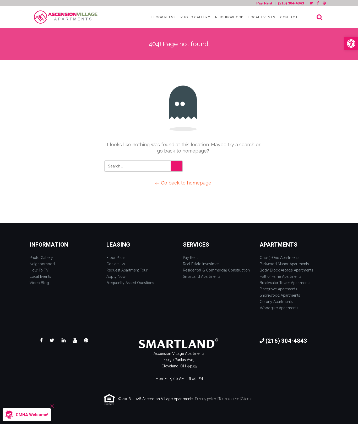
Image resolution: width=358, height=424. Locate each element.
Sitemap (247, 399)
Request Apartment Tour (127, 270)
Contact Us (115, 264)
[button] (351, 43)
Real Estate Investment (202, 264)
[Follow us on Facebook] (318, 3)
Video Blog (39, 283)
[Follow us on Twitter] (311, 3)
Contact (288, 17)
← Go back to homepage (183, 183)
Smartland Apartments (201, 276)
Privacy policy (205, 399)
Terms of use (228, 399)
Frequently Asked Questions (130, 283)
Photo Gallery (195, 17)
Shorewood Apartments (280, 295)
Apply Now (116, 276)
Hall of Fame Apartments (280, 276)
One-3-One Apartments (280, 258)
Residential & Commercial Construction (216, 270)
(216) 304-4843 (291, 3)
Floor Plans (163, 17)
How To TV (39, 270)
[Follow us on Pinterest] (324, 3)
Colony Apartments (276, 302)
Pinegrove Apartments (278, 289)
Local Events (261, 17)
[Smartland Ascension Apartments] (66, 17)
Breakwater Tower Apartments (285, 283)
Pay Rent (264, 3)
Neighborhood (228, 17)
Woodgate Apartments (279, 308)
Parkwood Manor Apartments (284, 264)
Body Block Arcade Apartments (286, 270)
